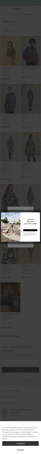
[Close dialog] (38, 213)
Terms (29, 235)
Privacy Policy (27, 235)
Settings (20, 450)
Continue (30, 230)
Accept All (20, 443)
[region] (20, 437)
